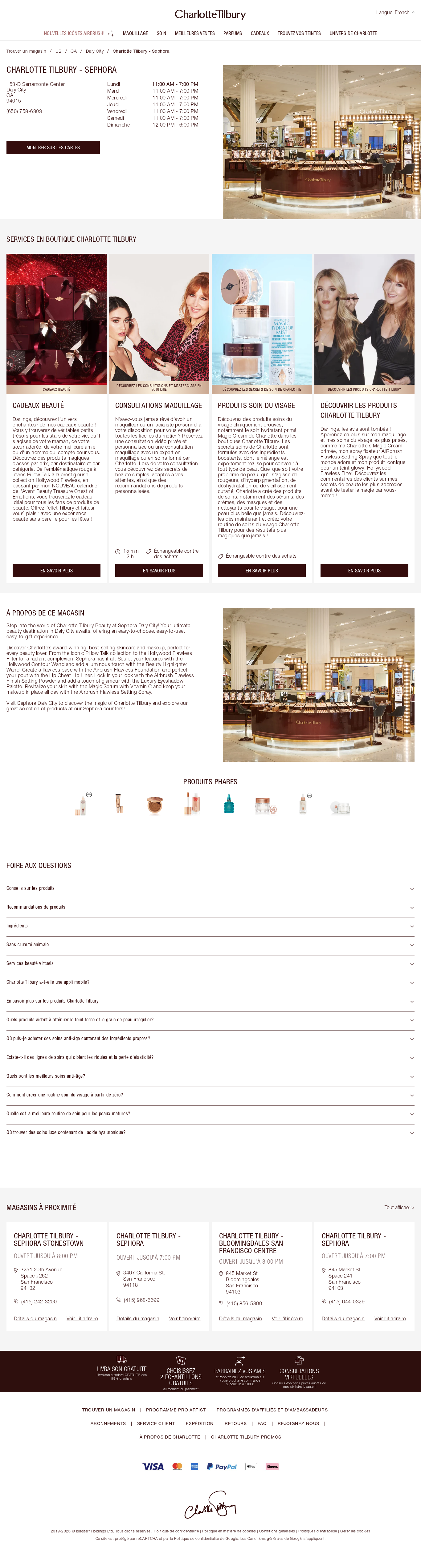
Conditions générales (277, 1531)
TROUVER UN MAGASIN (108, 1409)
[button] (210, 889)
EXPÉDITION (200, 1423)
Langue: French (393, 12)
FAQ (262, 1423)
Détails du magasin (35, 1318)
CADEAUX (260, 33)
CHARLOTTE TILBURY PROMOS (246, 1436)
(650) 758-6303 (24, 111)
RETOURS (236, 1423)
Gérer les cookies (355, 1531)
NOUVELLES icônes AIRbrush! (74, 33)
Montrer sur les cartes (53, 147)
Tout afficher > (400, 1207)
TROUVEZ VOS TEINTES (299, 33)
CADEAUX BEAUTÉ (38, 405)
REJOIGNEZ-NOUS (298, 1423)
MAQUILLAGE (135, 33)
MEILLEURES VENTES (195, 33)
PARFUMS (232, 33)
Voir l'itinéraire (82, 1318)
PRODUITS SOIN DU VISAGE (256, 405)
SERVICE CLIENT (156, 1423)
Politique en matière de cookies (229, 1531)
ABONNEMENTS (108, 1423)
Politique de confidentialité (176, 1531)
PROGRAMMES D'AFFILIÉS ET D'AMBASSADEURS (272, 1409)
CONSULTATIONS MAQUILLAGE (158, 405)
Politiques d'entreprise (317, 1531)
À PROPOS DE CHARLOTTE (170, 1436)
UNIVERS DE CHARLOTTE (353, 33)
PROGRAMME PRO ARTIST (176, 1409)
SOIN (161, 33)
